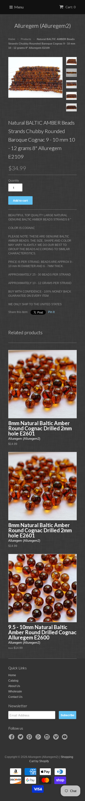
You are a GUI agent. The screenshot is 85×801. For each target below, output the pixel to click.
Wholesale (15, 691)
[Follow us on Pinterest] (30, 738)
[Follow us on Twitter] (21, 738)
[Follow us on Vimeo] (56, 738)
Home (12, 675)
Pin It (51, 312)
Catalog (13, 680)
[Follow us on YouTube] (65, 738)
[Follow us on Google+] (38, 738)
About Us (14, 686)
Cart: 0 (70, 7)
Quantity (13, 180)
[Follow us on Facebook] (12, 738)
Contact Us (15, 697)
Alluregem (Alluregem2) (42, 25)
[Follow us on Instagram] (47, 738)
